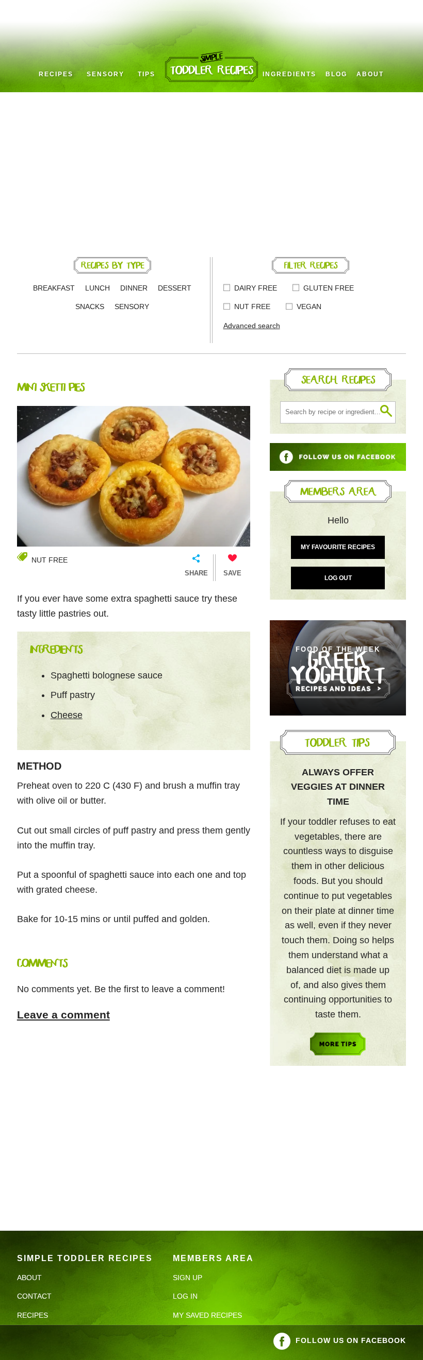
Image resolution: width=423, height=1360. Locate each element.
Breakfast (54, 288)
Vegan (309, 306)
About (370, 74)
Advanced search (251, 325)
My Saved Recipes (207, 1315)
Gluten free (328, 288)
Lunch (97, 288)
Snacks (89, 306)
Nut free (252, 306)
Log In (185, 1296)
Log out (338, 578)
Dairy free (255, 288)
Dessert (174, 288)
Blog (336, 74)
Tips (146, 74)
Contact (34, 1296)
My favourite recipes (338, 547)
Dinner (134, 288)
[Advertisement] (211, 169)
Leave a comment (63, 1015)
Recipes (56, 74)
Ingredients (289, 74)
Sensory (105, 74)
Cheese (67, 715)
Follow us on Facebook (351, 1340)
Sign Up (187, 1277)
